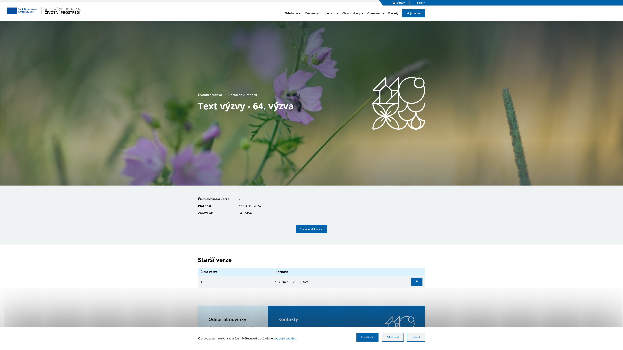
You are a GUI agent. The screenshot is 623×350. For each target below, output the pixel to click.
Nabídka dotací (293, 13)
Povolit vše (367, 337)
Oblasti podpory (351, 13)
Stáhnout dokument (311, 229)
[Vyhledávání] (409, 2)
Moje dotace (414, 13)
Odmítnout (393, 337)
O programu (374, 13)
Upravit (416, 337)
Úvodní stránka (210, 95)
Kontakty (393, 13)
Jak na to (330, 13)
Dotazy (401, 2)
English (421, 2)
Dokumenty (311, 13)
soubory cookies (285, 338)
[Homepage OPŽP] (53, 10)
